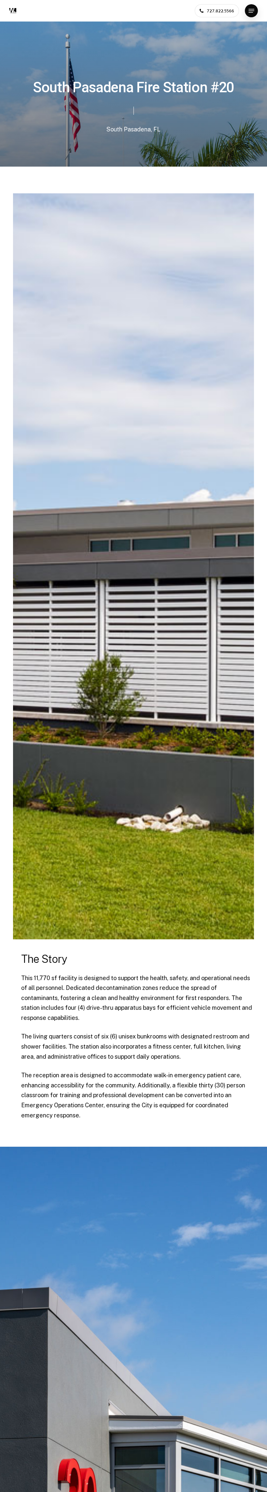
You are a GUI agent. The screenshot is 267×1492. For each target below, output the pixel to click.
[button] (251, 10)
